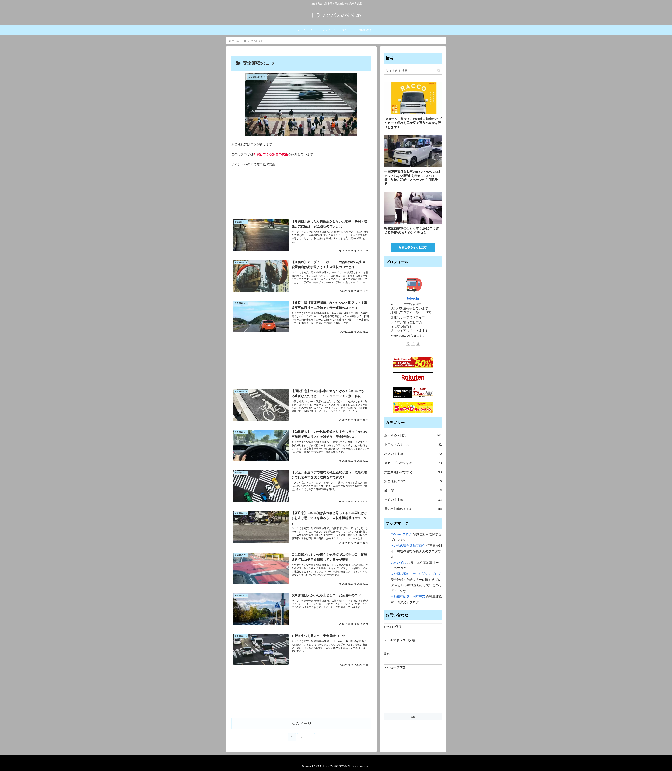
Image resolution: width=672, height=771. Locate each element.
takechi (413, 298)
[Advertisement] (301, 194)
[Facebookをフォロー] (413, 343)
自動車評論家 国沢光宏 (408, 596)
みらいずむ (398, 562)
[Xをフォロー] (408, 343)
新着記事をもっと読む (413, 247)
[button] (439, 71)
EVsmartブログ (401, 534)
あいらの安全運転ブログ (408, 545)
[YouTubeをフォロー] (418, 343)
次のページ (301, 723)
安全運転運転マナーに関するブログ (416, 574)
